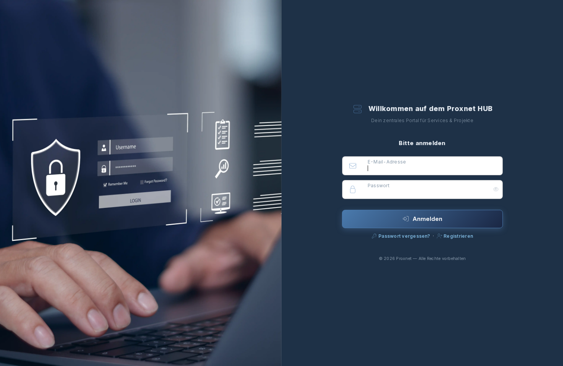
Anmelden (427, 218)
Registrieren (457, 236)
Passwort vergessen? (404, 236)
